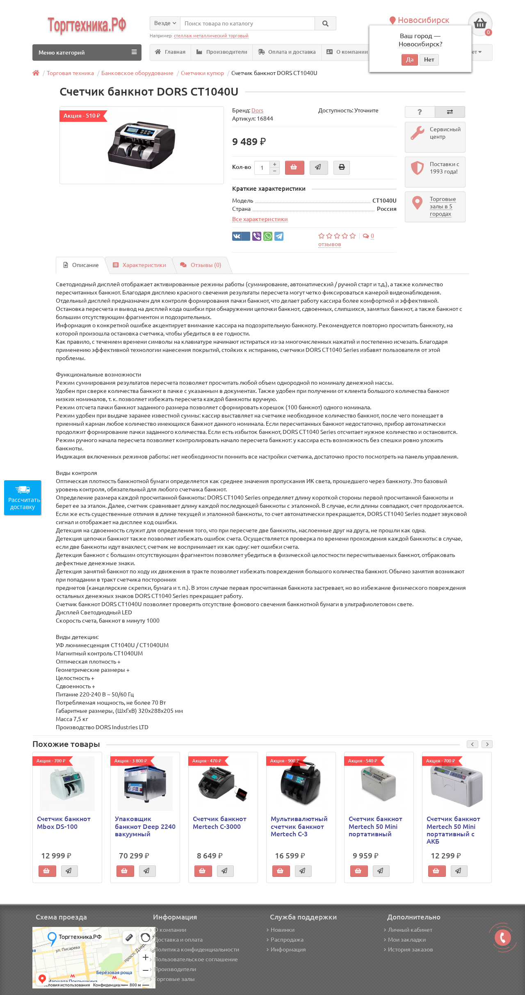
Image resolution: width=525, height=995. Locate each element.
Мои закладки (407, 939)
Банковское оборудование (137, 73)
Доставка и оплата (178, 939)
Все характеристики (260, 219)
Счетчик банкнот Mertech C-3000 (220, 822)
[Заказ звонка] (503, 937)
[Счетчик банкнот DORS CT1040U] (141, 145)
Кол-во (241, 167)
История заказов (410, 949)
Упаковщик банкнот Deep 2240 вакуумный (145, 826)
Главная (174, 52)
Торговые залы (174, 979)
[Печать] (341, 168)
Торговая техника (70, 73)
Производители (226, 52)
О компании (351, 52)
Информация (288, 949)
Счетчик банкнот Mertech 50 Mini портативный (375, 826)
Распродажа (287, 939)
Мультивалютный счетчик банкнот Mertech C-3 (299, 826)
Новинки (282, 930)
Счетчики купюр (202, 73)
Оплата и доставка (291, 52)
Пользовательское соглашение (196, 959)
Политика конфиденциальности (196, 949)
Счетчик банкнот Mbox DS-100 (64, 822)
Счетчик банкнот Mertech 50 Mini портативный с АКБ (453, 830)
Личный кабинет (410, 930)
